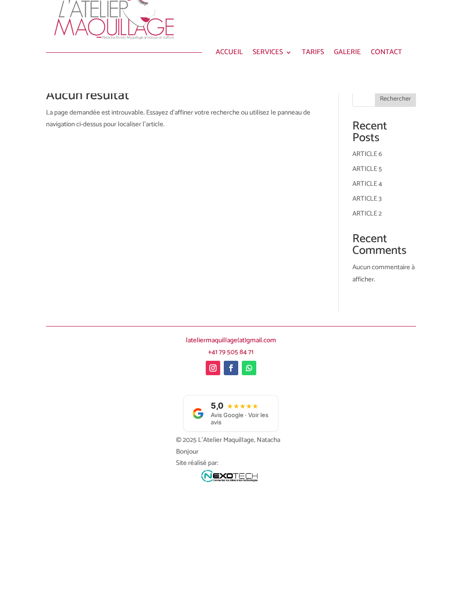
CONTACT (386, 53)
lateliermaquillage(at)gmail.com (231, 340)
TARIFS (313, 53)
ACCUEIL (229, 53)
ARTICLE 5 (367, 169)
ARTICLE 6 (367, 154)
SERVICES (268, 53)
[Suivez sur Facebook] (231, 368)
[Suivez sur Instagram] (213, 368)
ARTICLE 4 (367, 183)
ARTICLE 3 (367, 198)
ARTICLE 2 (367, 213)
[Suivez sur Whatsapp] (249, 368)
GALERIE (347, 53)
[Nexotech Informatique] (231, 478)
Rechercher (395, 99)
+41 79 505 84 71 (231, 352)
